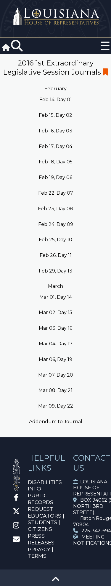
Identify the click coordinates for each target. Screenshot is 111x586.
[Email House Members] (16, 540)
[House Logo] (55, 16)
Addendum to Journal (55, 421)
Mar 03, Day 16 (55, 328)
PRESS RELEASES (41, 539)
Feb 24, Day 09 (55, 224)
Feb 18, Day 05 (56, 162)
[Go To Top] (56, 581)
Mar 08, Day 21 (55, 390)
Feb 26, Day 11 (56, 255)
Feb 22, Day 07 (55, 193)
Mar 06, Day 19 (55, 359)
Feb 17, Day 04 (55, 146)
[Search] (17, 46)
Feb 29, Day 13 (55, 271)
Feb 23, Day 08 (55, 208)
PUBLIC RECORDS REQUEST (40, 502)
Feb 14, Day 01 (55, 99)
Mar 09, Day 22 (55, 406)
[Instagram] (16, 526)
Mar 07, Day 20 (55, 375)
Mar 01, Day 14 (55, 297)
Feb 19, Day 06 (55, 177)
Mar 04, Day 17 (56, 344)
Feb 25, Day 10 (55, 239)
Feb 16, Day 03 (55, 131)
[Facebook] (16, 498)
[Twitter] (16, 512)
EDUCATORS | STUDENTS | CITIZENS (46, 522)
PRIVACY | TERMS (40, 552)
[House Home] (16, 489)
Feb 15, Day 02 (55, 115)
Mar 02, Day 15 (55, 312)
